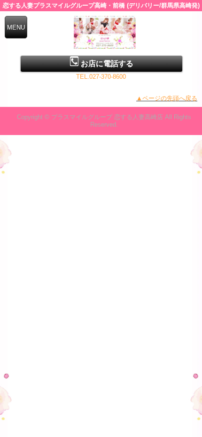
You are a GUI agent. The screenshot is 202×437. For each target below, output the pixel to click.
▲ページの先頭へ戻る (166, 98)
